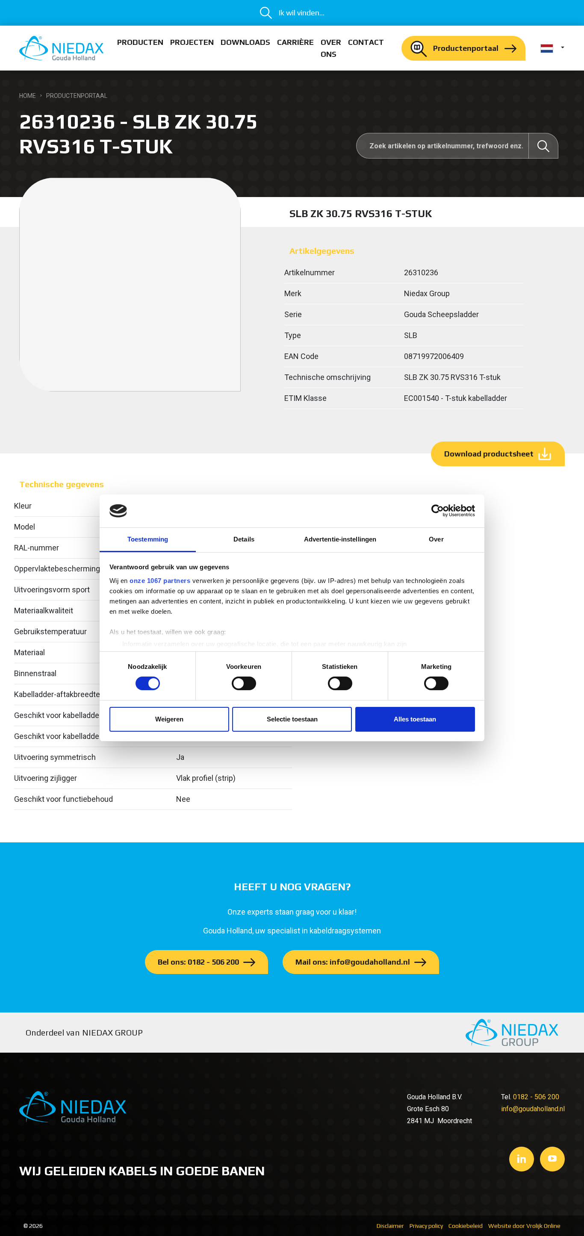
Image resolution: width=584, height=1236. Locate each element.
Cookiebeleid (465, 1225)
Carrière (295, 42)
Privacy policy (426, 1225)
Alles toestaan (415, 719)
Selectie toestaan (292, 719)
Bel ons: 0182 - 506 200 (198, 961)
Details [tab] (243, 539)
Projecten (192, 42)
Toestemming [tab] (147, 539)
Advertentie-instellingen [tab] (340, 539)
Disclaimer (390, 1225)
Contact (366, 42)
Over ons (331, 48)
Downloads (245, 42)
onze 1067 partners (160, 580)
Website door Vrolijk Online (524, 1225)
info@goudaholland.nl (533, 1109)
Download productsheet (489, 453)
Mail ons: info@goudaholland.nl (352, 961)
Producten (140, 42)
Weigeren (169, 719)
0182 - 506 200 (536, 1097)
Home (27, 95)
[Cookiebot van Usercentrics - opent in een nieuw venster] (437, 510)
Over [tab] (436, 539)
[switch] (244, 683)
